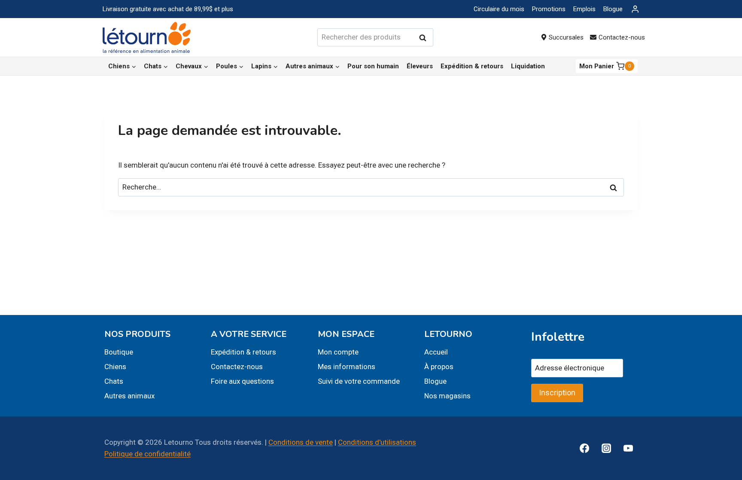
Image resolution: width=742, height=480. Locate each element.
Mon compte (338, 352)
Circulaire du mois (499, 9)
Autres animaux (129, 395)
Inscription (557, 392)
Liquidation (528, 66)
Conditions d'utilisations (377, 442)
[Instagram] (606, 448)
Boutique (118, 352)
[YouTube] (628, 448)
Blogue (613, 9)
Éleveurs (420, 66)
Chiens (115, 366)
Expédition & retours (472, 66)
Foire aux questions (242, 381)
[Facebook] (584, 448)
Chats (113, 381)
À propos (438, 366)
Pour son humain (373, 66)
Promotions (549, 9)
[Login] (635, 9)
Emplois (584, 9)
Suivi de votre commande (359, 381)
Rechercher (425, 37)
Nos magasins (447, 395)
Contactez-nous (622, 37)
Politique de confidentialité (147, 453)
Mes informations (346, 366)
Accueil (436, 352)
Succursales (566, 37)
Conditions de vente (300, 442)
